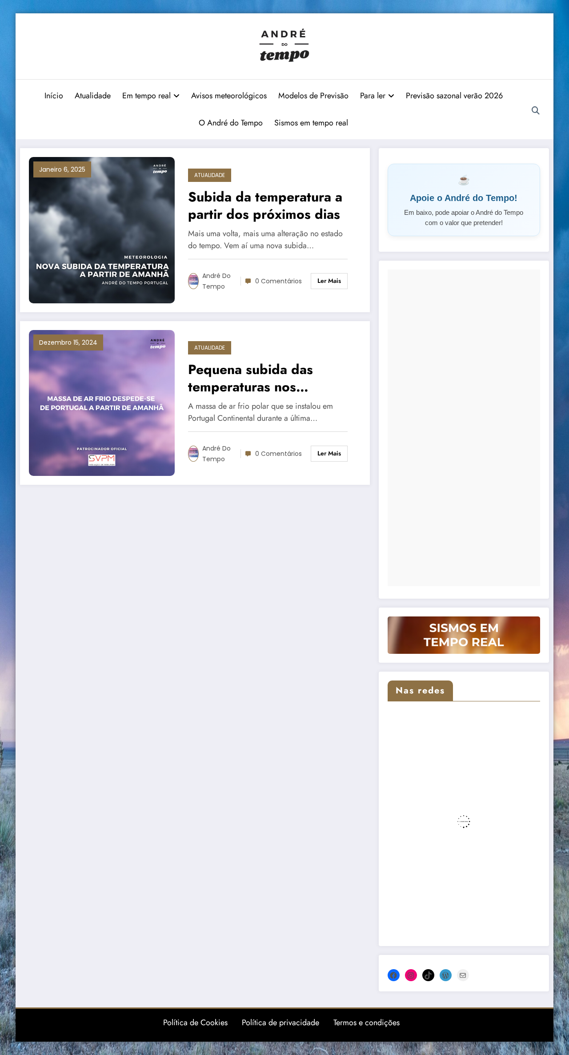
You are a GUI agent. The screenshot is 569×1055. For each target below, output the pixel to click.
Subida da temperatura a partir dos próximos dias (265, 205)
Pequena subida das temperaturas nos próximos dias (250, 378)
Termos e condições (366, 1022)
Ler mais (329, 280)
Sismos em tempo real (311, 123)
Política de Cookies (195, 1022)
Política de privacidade (280, 1022)
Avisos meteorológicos (229, 95)
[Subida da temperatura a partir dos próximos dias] (102, 229)
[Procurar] (536, 111)
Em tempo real (146, 95)
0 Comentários (278, 281)
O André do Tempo (231, 123)
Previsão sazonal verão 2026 (454, 95)
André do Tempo (216, 281)
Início (53, 95)
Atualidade (93, 95)
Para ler (372, 95)
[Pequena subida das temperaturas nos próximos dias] (102, 402)
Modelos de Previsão (313, 95)
